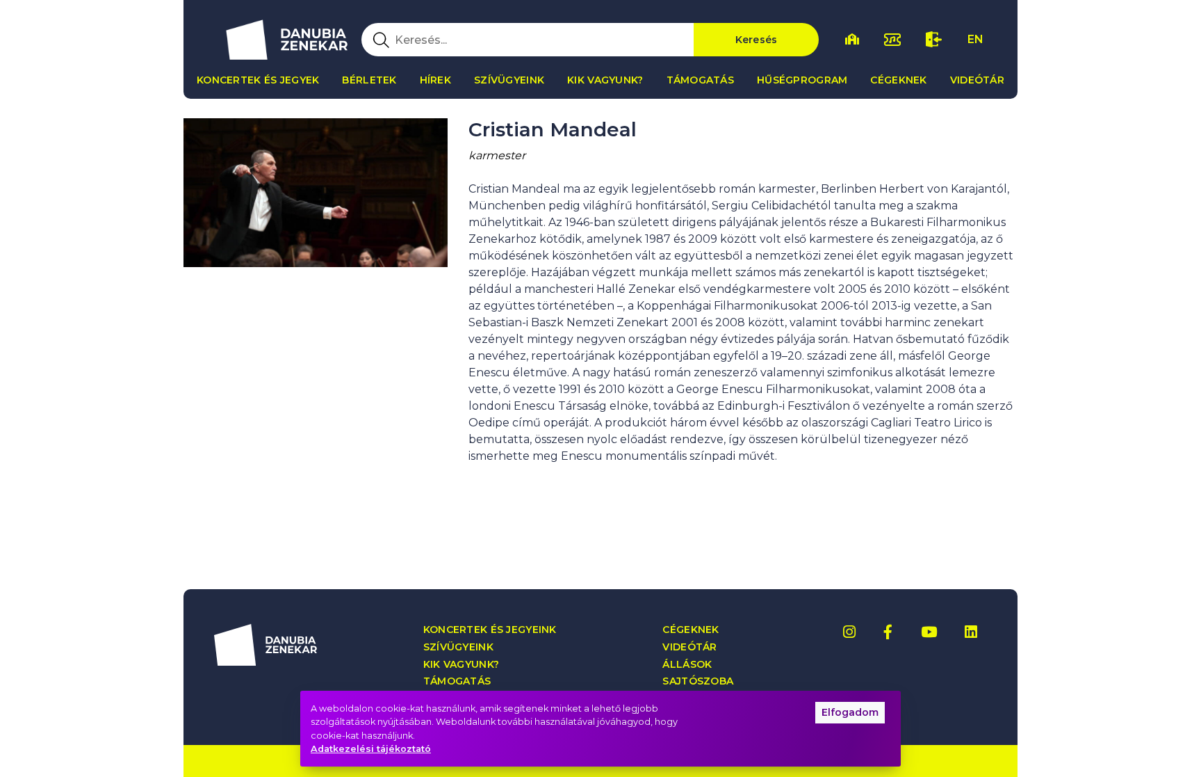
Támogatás (701, 80)
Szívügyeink (509, 80)
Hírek (435, 80)
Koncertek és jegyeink (490, 630)
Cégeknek (898, 80)
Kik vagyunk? (605, 80)
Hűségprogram (802, 80)
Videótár (977, 80)
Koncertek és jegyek (258, 80)
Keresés (756, 39)
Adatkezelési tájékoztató (371, 749)
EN (975, 39)
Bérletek (369, 80)
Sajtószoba (697, 681)
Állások (687, 665)
